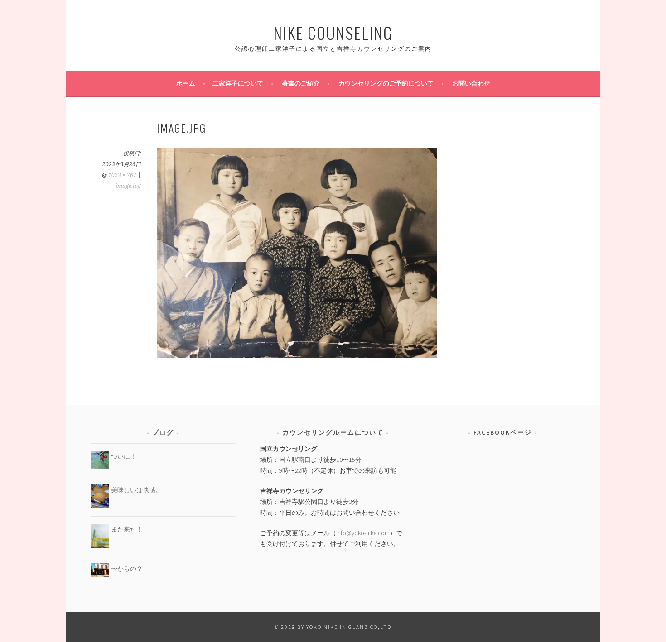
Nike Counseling (333, 32)
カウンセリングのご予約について (386, 83)
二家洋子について (237, 83)
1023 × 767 (122, 175)
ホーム (185, 83)
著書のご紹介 (301, 83)
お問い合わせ (471, 83)
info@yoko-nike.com (363, 533)
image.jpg (128, 186)
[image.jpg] (297, 355)
